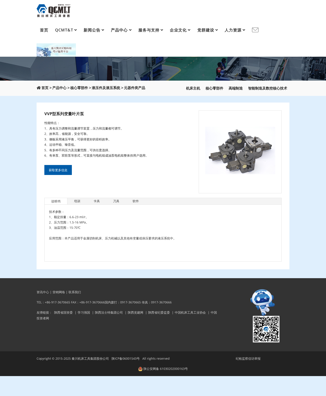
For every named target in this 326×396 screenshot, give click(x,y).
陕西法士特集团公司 (109, 312)
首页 (44, 30)
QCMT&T (64, 30)
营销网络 (59, 292)
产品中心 (119, 30)
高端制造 (236, 88)
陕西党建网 (135, 312)
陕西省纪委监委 (159, 312)
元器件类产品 (134, 88)
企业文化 (178, 30)
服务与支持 (148, 30)
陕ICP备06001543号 (126, 358)
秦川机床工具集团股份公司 (90, 358)
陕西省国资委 (63, 312)
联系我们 (75, 292)
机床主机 (193, 88)
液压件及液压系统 (106, 88)
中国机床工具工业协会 (190, 312)
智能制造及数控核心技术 (267, 88)
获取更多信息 (58, 170)
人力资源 (233, 30)
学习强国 (84, 312)
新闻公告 (92, 30)
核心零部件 (79, 88)
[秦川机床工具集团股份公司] (53, 10)
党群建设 (205, 30)
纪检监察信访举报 (248, 358)
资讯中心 (43, 292)
